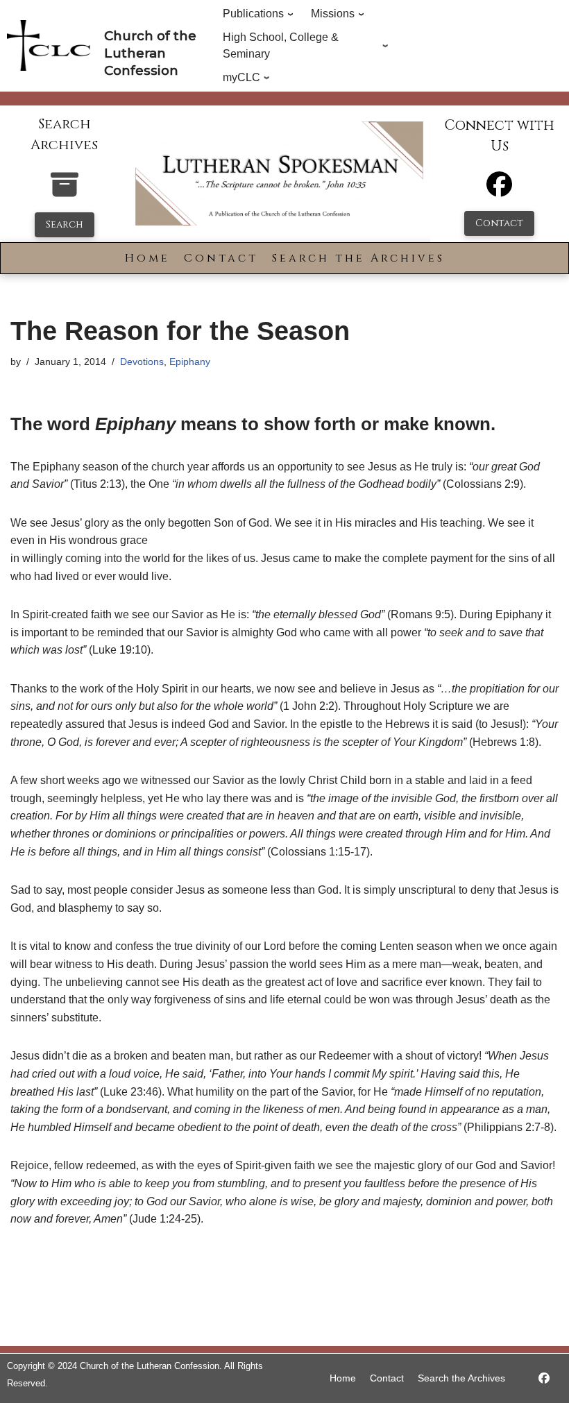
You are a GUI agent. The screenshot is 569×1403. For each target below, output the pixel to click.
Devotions (142, 361)
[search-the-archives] (64, 191)
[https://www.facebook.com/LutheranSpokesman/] (544, 1378)
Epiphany (189, 361)
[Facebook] (499, 190)
